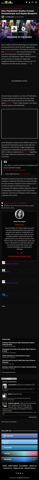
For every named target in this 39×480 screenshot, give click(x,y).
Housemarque (25, 205)
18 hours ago (11, 399)
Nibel (29, 64)
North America (6, 208)
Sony (13, 208)
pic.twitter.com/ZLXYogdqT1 (14, 170)
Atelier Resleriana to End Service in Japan (16, 356)
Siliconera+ (23, 466)
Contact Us (7, 468)
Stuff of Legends (13, 403)
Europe (18, 205)
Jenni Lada (10, 17)
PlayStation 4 (9, 8)
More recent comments (8, 422)
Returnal (9, 103)
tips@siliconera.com (23, 478)
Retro (10, 394)
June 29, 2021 (25, 174)
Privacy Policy (30, 468)
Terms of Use (18, 468)
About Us (32, 466)
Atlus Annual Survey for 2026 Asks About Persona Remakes (17, 412)
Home (5, 466)
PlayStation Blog (10, 52)
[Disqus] (19, 283)
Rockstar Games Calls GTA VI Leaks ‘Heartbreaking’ (19, 367)
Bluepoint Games (9, 205)
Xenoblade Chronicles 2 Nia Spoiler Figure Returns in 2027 (17, 389)
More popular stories (8, 372)
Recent (9, 378)
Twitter (26, 152)
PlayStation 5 (18, 8)
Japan (32, 205)
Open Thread (13, 466)
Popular (14, 378)
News (2, 8)
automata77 (12, 385)
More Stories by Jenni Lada (19, 256)
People (4, 378)
